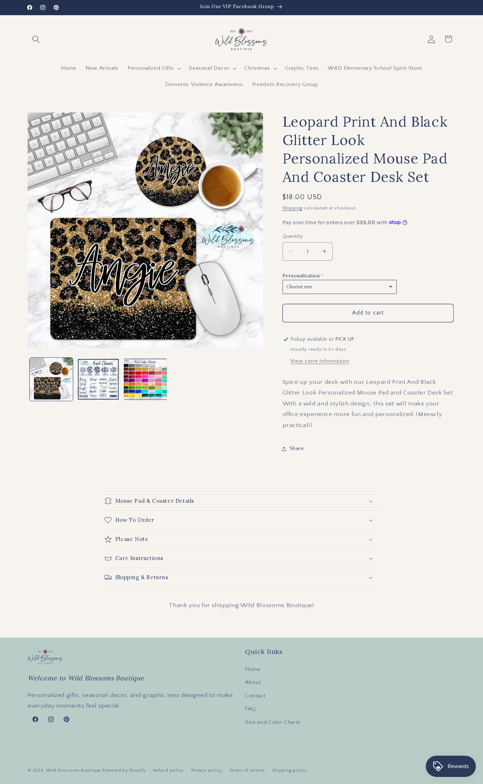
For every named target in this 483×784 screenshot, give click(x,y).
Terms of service (247, 770)
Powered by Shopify (124, 770)
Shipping (292, 208)
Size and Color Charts (273, 722)
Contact (255, 696)
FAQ (250, 709)
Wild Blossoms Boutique (74, 770)
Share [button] (297, 448)
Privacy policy (206, 770)
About (253, 682)
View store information (319, 361)
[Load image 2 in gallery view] (98, 379)
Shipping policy (289, 770)
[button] (36, 38)
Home (253, 669)
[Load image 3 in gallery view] (145, 379)
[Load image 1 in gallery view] (51, 379)
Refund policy (168, 770)
